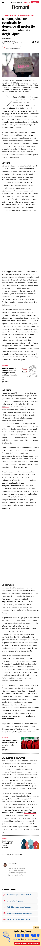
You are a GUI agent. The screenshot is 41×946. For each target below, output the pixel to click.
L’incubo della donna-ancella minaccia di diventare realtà (10, 743)
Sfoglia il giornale (16, 2)
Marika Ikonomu (6, 38)
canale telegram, (30, 813)
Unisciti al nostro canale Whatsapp (19, 907)
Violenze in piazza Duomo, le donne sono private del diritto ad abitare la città (9, 372)
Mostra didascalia (20, 65)
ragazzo (8, 793)
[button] (33, 42)
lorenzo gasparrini (5, 846)
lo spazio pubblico (20, 829)
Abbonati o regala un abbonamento (19, 913)
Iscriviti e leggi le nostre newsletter (19, 895)
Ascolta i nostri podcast (15, 901)
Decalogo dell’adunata (10, 453)
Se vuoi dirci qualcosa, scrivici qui (19, 919)
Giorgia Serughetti (5, 380)
